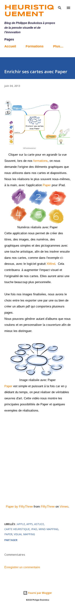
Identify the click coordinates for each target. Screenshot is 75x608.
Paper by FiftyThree (19, 506)
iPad (34, 529)
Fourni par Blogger (39, 593)
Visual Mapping (24, 534)
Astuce (39, 524)
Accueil (10, 46)
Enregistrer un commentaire (22, 567)
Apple (21, 524)
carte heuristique (17, 529)
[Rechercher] (60, 6)
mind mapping (48, 529)
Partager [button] (10, 540)
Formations (35, 46)
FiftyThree (48, 506)
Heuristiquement (29, 11)
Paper (47, 185)
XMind (51, 264)
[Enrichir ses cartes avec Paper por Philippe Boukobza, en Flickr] (37, 148)
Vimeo (64, 506)
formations (40, 161)
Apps (29, 524)
